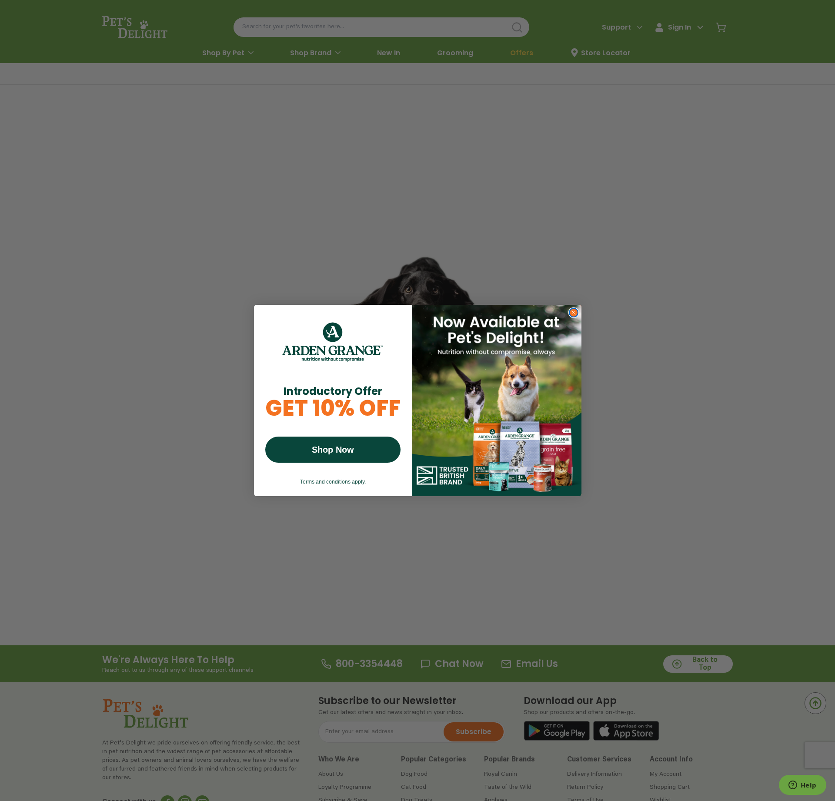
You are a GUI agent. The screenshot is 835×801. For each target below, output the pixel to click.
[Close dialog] (573, 312)
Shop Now (333, 449)
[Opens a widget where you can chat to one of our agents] (802, 786)
